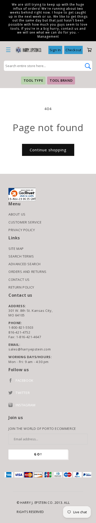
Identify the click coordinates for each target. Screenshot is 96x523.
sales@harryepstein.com (29, 349)
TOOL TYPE (33, 80)
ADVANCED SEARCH (24, 264)
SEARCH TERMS (21, 256)
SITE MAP (16, 248)
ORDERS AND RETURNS (27, 271)
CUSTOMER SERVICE (25, 222)
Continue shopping (48, 149)
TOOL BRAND (61, 80)
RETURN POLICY (21, 287)
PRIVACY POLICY (21, 230)
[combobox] (42, 66)
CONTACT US (19, 279)
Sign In (55, 50)
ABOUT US (17, 214)
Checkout (73, 50)
